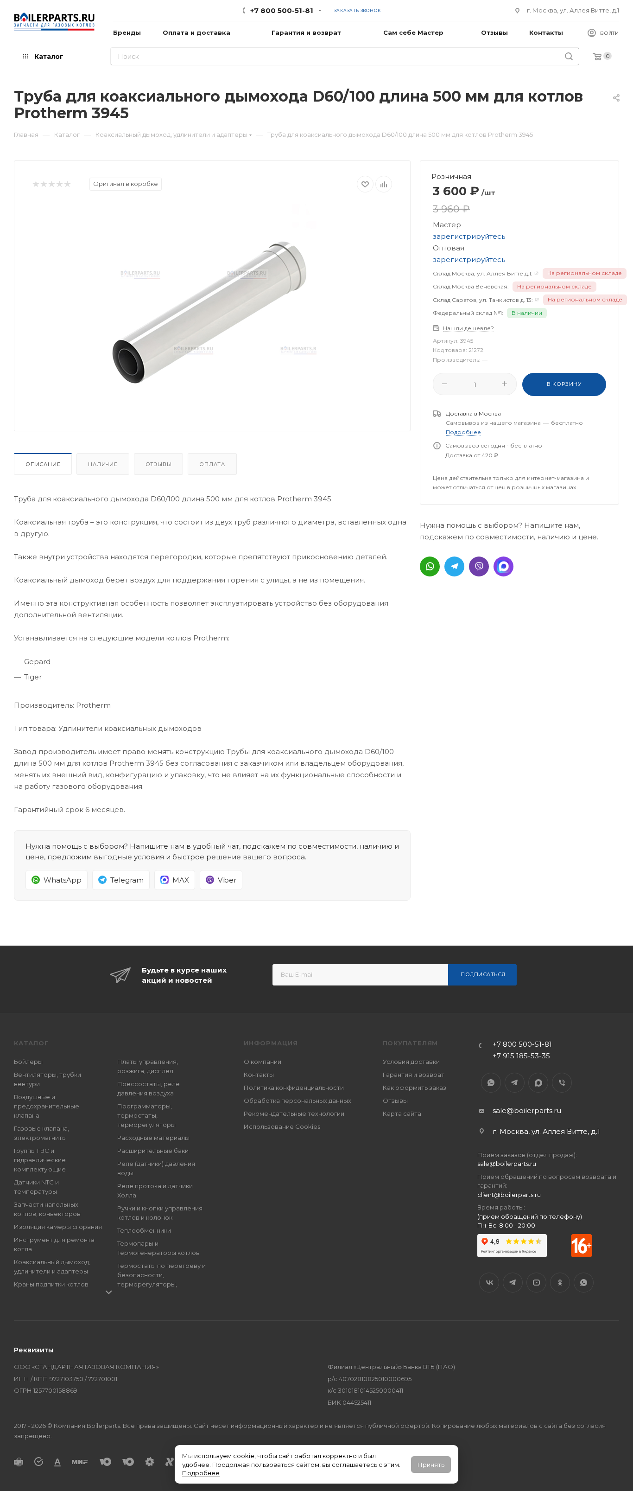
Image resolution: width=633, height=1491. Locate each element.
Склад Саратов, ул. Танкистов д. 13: (483, 299)
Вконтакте (489, 1283)
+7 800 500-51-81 (281, 10)
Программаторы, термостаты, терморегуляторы (146, 1115)
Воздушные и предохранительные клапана (46, 1106)
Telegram (515, 1083)
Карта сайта (402, 1113)
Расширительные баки (153, 1150)
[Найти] (569, 56)
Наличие (103, 464)
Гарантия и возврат (413, 1074)
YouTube (536, 1283)
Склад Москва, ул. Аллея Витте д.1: (482, 273)
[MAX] (503, 566)
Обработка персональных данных (297, 1100)
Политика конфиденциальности (294, 1087)
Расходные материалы (153, 1137)
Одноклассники (560, 1283)
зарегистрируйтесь (469, 236)
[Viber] (479, 566)
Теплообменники (144, 1230)
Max (538, 1083)
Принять (431, 1464)
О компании (262, 1061)
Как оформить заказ (414, 1087)
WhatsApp (491, 1083)
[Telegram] (454, 566)
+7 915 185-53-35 (521, 1055)
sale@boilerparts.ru (527, 1110)
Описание (42, 464)
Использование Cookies (282, 1126)
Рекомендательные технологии (294, 1113)
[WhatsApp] (430, 566)
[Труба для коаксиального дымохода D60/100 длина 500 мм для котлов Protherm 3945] (212, 308)
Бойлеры (28, 1061)
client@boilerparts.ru (509, 1194)
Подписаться (483, 974)
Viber (562, 1083)
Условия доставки (411, 1061)
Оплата (212, 464)
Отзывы (159, 464)
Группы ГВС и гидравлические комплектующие (40, 1160)
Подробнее (201, 1473)
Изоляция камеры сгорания (58, 1226)
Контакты (259, 1074)
